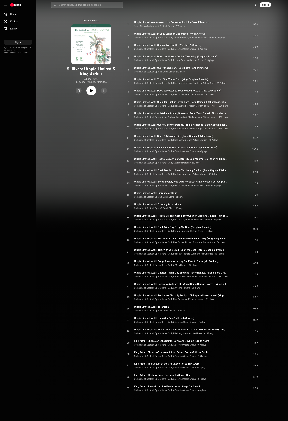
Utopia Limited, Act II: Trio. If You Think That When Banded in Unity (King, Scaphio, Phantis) (181, 238)
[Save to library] (78, 90)
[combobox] (91, 5)
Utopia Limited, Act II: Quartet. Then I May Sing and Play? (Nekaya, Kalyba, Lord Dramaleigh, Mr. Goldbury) (181, 272)
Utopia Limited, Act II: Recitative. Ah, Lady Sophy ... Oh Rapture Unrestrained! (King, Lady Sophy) (181, 295)
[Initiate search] (55, 4)
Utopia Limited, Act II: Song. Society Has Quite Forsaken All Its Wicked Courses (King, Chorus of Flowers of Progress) (181, 181)
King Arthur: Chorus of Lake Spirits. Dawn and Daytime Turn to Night (171, 341)
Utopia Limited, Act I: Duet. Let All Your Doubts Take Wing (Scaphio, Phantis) (175, 56)
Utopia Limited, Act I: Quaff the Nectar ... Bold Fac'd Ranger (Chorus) (171, 67)
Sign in (265, 5)
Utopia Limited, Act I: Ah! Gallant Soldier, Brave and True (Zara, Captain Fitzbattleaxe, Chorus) (181, 113)
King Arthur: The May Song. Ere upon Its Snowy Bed (162, 375)
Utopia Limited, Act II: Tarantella (151, 306)
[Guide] (5, 5)
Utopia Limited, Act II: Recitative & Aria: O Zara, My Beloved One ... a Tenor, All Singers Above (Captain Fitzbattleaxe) (181, 159)
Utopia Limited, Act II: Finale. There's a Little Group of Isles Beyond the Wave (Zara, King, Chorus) (181, 329)
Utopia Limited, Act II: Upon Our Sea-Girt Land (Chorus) (164, 318)
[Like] (233, 24)
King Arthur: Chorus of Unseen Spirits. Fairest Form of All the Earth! (171, 352)
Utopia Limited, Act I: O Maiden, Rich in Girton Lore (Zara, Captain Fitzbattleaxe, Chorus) (181, 102)
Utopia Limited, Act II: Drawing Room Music (158, 204)
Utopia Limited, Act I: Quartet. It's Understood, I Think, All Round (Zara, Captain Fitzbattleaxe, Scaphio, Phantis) (181, 124)
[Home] (15, 5)
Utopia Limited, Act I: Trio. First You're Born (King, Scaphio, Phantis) (171, 79)
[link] (18, 14)
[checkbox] (256, 24)
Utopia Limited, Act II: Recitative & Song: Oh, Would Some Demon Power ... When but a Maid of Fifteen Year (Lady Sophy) (181, 284)
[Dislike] (238, 24)
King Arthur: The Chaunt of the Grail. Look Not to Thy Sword (167, 363)
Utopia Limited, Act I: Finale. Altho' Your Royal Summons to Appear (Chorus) (175, 147)
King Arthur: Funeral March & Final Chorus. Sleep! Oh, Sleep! (167, 386)
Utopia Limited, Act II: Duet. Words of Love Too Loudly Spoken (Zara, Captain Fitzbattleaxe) (181, 170)
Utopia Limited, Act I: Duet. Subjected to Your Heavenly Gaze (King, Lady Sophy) (177, 90)
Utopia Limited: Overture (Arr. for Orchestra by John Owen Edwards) (171, 22)
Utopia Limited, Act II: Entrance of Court (155, 193)
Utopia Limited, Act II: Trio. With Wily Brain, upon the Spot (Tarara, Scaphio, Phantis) (179, 250)
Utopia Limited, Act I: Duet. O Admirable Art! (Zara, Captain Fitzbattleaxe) (173, 136)
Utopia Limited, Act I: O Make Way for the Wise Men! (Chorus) (167, 45)
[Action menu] (104, 91)
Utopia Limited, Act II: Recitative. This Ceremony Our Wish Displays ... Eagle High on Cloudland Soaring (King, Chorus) (181, 215)
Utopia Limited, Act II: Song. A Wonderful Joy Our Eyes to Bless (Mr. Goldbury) (176, 261)
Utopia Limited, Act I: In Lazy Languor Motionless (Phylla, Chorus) (170, 33)
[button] (79, 91)
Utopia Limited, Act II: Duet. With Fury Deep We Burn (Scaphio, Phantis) (172, 227)
